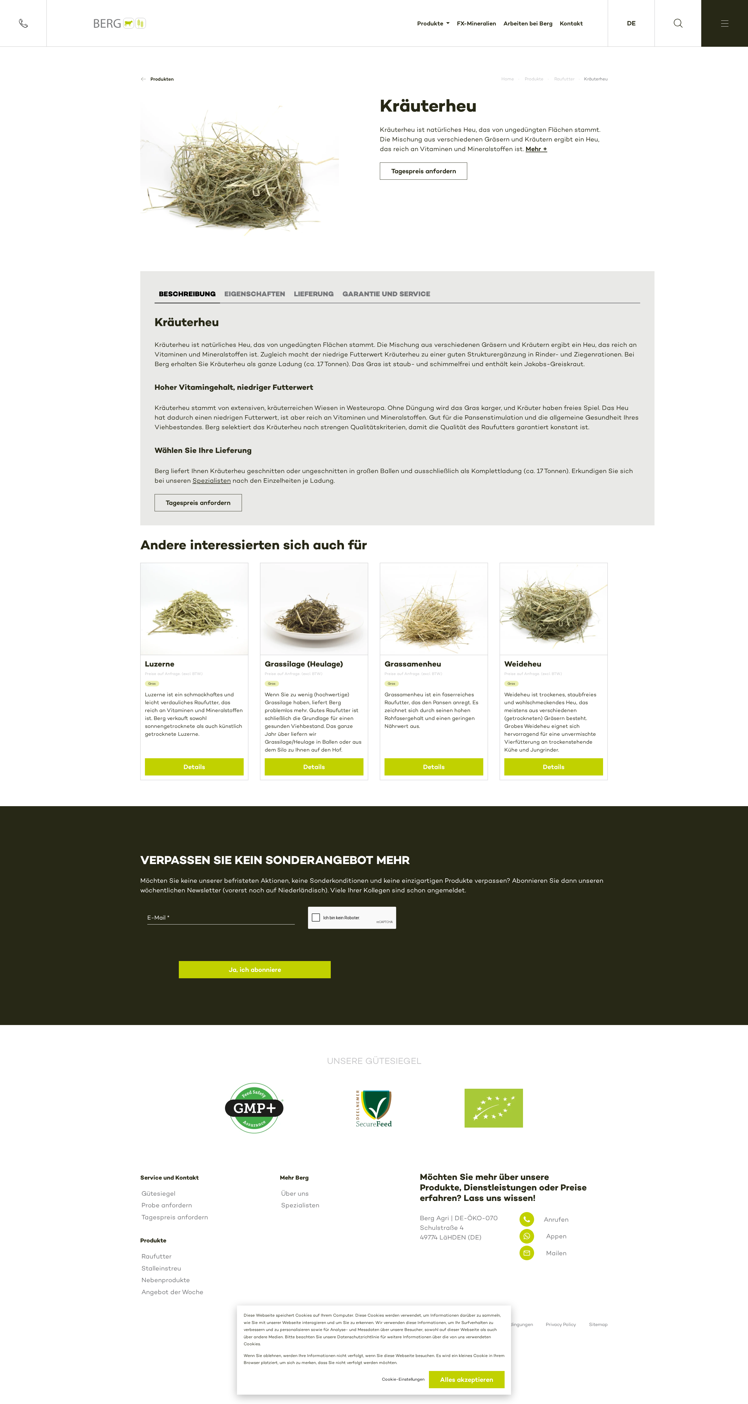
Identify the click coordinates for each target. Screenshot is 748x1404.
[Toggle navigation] (724, 23)
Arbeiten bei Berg (528, 23)
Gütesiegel (158, 1193)
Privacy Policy (561, 1324)
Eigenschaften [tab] (254, 294)
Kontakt (571, 23)
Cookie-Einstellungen (403, 1379)
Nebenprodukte (165, 1280)
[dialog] (374, 1350)
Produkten (162, 79)
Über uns (295, 1193)
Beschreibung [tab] (187, 294)
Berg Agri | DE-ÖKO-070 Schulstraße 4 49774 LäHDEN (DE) (459, 1227)
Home (507, 79)
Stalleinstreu (161, 1268)
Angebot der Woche (172, 1292)
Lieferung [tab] (314, 294)
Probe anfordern (166, 1205)
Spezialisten (212, 480)
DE (631, 23)
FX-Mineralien (476, 23)
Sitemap (598, 1324)
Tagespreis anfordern (198, 502)
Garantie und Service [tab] (386, 294)
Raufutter (564, 79)
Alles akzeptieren (466, 1379)
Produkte (431, 23)
